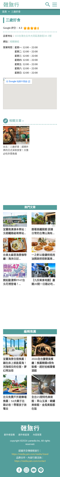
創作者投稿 (9, 435)
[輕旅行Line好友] (41, 470)
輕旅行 (11, 4)
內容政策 (37, 435)
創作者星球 (23, 435)
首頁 (4, 12)
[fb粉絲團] (19, 470)
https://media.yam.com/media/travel (30, 454)
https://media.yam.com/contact (30, 461)
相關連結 (14, 42)
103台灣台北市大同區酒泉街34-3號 (33, 36)
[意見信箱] (33, 470)
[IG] (26, 470)
